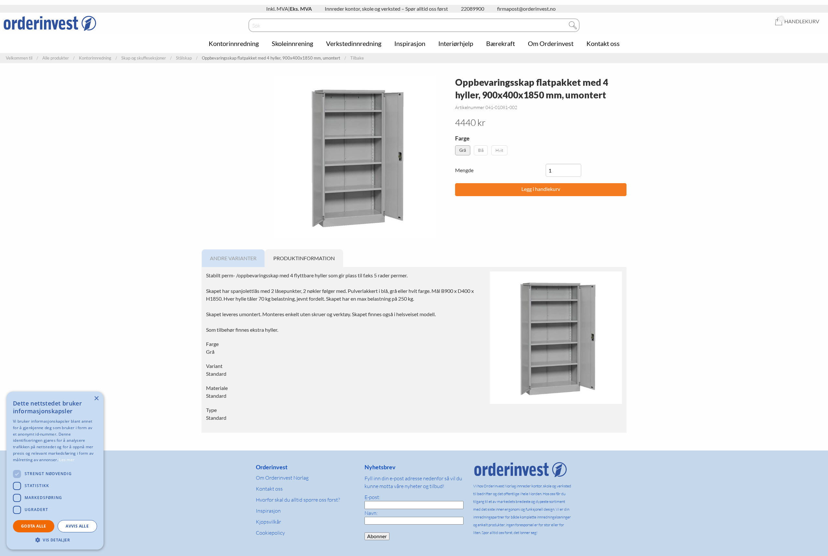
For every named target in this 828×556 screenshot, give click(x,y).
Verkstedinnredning (353, 43)
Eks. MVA (301, 9)
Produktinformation (304, 258)
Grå (462, 150)
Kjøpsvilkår (268, 521)
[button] (55, 540)
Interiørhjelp (455, 43)
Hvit (499, 150)
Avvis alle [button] (77, 526)
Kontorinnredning (234, 43)
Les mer (66, 459)
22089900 (472, 9)
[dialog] (55, 471)
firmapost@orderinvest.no (526, 9)
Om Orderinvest (550, 43)
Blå (481, 150)
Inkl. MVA (277, 9)
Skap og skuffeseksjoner (143, 58)
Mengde (464, 170)
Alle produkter (55, 58)
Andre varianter (233, 258)
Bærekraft (500, 43)
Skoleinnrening (292, 43)
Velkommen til (19, 58)
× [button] (96, 398)
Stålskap (184, 58)
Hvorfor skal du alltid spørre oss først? (298, 499)
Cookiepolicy (270, 532)
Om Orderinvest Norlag (282, 477)
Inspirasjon (409, 43)
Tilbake (357, 58)
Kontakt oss (603, 43)
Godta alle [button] (33, 526)
